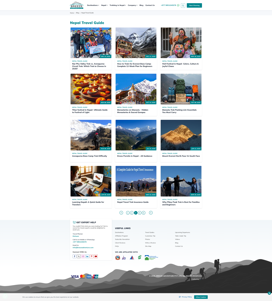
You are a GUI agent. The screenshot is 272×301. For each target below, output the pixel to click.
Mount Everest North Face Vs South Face (181, 156)
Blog (141, 5)
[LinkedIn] (87, 256)
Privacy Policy (187, 297)
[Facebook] (74, 256)
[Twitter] (79, 256)
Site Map (148, 246)
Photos (147, 239)
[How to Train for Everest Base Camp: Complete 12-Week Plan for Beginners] (136, 43)
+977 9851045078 (168, 5)
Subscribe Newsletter (122, 239)
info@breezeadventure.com (83, 248)
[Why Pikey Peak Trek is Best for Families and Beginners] (181, 181)
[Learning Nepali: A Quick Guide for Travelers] (91, 181)
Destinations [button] (92, 5)
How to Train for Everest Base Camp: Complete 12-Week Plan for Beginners (134, 65)
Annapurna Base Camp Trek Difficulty (89, 156)
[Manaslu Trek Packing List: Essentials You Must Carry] (181, 89)
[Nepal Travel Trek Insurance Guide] (136, 181)
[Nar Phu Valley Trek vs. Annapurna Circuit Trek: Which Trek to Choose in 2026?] (91, 43)
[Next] (151, 212)
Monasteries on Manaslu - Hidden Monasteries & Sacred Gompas (132, 111)
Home (72, 13)
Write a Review (150, 243)
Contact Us (150, 5)
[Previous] (121, 212)
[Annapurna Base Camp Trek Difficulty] (91, 135)
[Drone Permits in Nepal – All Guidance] (136, 135)
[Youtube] (96, 256)
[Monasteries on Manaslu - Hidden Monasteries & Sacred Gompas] (136, 89)
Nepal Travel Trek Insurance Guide (133, 202)
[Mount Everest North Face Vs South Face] (181, 135)
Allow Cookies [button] (201, 297)
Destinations (119, 232)
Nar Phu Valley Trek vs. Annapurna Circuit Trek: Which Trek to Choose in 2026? (89, 66)
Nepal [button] (103, 5)
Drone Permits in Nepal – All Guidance (134, 156)
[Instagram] (83, 256)
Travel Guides (149, 232)
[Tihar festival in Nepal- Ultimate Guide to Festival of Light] (91, 89)
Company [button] (132, 5)
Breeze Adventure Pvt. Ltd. (169, 276)
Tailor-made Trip (180, 236)
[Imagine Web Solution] (201, 279)
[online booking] (84, 276)
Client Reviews (120, 243)
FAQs (117, 246)
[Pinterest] (91, 256)
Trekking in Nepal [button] (117, 5)
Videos (177, 239)
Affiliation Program (121, 236)
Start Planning (194, 5)
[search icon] (183, 5)
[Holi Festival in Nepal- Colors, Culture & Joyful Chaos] (181, 43)
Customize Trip (150, 236)
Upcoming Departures (182, 232)
